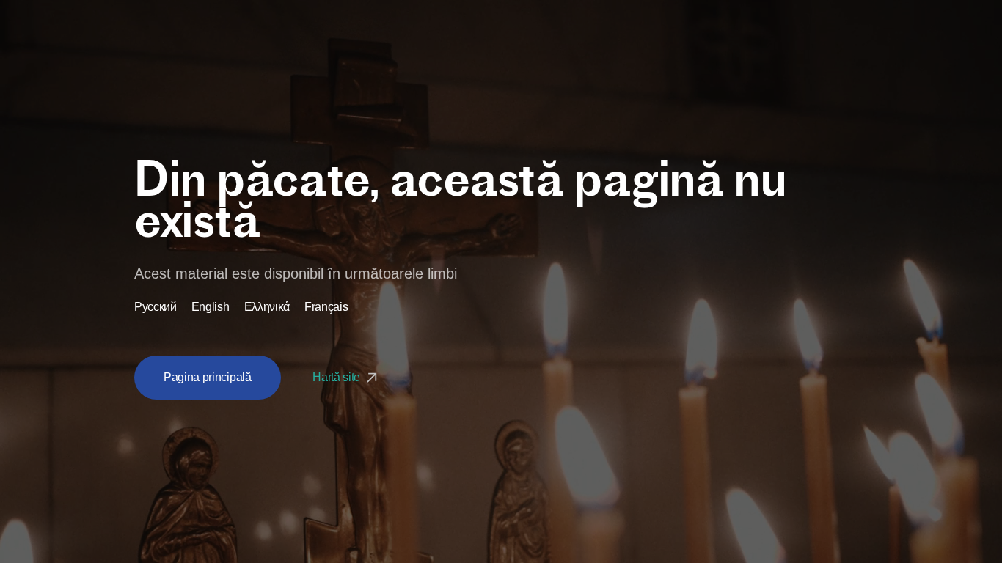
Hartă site (337, 377)
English (210, 307)
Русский (155, 307)
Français (326, 307)
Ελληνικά (267, 307)
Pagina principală (208, 377)
